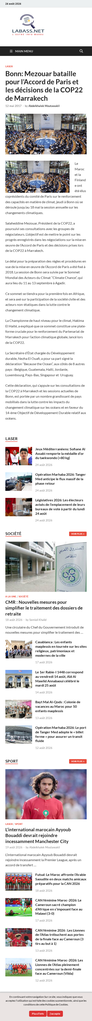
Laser (9, 66)
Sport (19, 824)
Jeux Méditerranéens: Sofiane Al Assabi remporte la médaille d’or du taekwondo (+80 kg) (60, 453)
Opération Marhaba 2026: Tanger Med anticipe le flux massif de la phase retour (60, 478)
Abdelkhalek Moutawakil (44, 106)
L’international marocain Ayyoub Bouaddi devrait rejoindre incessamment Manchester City (38, 835)
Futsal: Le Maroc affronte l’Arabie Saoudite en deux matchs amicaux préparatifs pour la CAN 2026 (60, 878)
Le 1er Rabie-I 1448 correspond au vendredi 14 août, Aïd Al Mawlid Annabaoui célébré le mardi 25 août (59, 678)
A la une (10, 596)
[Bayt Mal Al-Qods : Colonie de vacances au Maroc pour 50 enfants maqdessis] (18, 702)
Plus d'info (38, 1013)
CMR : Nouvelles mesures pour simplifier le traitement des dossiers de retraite (44, 607)
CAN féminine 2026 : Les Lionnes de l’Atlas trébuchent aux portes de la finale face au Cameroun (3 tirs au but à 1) (60, 936)
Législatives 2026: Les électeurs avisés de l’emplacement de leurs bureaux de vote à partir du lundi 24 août (60, 506)
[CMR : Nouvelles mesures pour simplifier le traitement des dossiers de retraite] (46, 544)
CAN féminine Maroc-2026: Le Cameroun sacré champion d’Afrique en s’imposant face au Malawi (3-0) (58, 906)
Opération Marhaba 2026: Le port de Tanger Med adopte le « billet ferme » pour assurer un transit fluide (60, 734)
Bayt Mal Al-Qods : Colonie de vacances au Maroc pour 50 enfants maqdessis (57, 706)
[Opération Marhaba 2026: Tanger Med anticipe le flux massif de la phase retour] (18, 475)
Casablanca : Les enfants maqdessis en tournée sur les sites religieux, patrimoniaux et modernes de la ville (61, 648)
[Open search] (81, 51)
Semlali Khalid (37, 619)
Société (23, 596)
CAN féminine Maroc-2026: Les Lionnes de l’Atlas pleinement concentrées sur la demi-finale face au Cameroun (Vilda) (59, 966)
